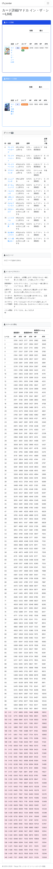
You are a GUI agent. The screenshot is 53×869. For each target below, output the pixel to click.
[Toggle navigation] (48, 3)
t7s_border (7, 3)
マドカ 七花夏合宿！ (12, 109)
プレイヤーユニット (11, 158)
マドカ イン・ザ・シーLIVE (12, 55)
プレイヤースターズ (11, 149)
